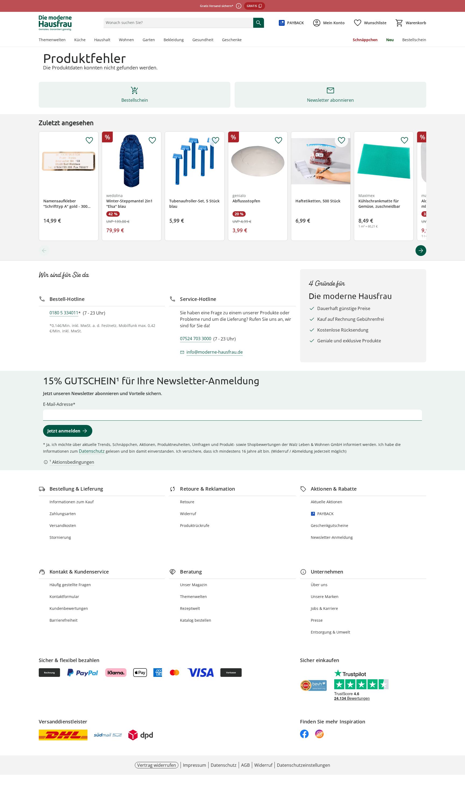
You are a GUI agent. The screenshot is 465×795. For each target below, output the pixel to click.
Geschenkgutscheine (329, 525)
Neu (390, 39)
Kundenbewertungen (69, 608)
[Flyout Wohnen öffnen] (136, 40)
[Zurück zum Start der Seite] (458, 756)
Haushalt (102, 39)
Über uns (319, 584)
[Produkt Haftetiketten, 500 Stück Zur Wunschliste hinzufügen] (341, 140)
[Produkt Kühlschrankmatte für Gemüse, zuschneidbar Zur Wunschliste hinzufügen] (404, 140)
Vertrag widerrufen (156, 765)
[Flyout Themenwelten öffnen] (68, 40)
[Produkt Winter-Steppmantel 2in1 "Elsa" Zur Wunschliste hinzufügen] (152, 140)
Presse (317, 620)
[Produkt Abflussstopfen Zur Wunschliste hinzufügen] (278, 140)
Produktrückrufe (194, 525)
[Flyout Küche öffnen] (88, 40)
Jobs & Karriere (324, 608)
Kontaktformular (64, 596)
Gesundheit (202, 39)
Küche (80, 39)
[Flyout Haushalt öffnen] (112, 40)
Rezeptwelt (190, 608)
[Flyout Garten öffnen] (157, 40)
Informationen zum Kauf (72, 501)
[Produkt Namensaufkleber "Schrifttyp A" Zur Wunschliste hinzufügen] (89, 140)
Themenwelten (52, 39)
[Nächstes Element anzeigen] (420, 250)
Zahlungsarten (63, 513)
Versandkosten (63, 525)
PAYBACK (325, 513)
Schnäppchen (365, 39)
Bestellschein (414, 39)
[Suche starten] (258, 22)
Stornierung (60, 537)
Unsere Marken (325, 596)
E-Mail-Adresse (58, 404)
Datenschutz (92, 451)
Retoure (187, 501)
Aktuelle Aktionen (326, 501)
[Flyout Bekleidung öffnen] (186, 40)
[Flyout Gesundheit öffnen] (215, 40)
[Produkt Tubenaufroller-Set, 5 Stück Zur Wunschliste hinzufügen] (215, 140)
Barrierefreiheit (64, 620)
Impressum (194, 765)
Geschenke (232, 39)
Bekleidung (174, 39)
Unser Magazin (193, 584)
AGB (245, 765)
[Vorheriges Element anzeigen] (44, 250)
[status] (177, 22)
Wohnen (126, 39)
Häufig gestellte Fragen (70, 584)
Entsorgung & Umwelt (330, 632)
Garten (149, 39)
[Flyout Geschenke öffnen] (244, 40)
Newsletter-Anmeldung (332, 537)
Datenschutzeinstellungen (303, 765)
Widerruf (188, 513)
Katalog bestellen (195, 620)
